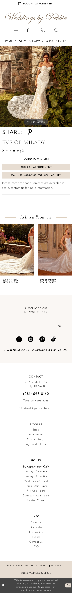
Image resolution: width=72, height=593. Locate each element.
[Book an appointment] (29, 30)
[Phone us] (42, 30)
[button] (16, 30)
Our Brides (36, 527)
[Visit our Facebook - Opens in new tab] (19, 339)
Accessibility (58, 565)
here (49, 590)
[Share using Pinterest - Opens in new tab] (30, 132)
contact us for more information (31, 188)
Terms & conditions (17, 565)
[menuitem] (16, 30)
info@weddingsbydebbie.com (36, 408)
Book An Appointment (36, 166)
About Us (36, 522)
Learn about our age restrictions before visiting (35, 350)
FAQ (36, 546)
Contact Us (36, 541)
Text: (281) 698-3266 (36, 400)
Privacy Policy (39, 565)
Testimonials (36, 532)
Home (8, 41)
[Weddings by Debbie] (36, 17)
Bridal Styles (56, 41)
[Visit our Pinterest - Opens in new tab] (42, 339)
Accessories (36, 434)
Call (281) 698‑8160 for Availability (36, 175)
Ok (68, 585)
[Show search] (56, 30)
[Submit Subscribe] (58, 326)
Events (36, 537)
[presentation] (17, 250)
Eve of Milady (28, 41)
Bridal (36, 429)
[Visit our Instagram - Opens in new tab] (31, 339)
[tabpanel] (36, 86)
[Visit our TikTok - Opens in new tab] (53, 339)
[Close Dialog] (3, 585)
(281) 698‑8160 (36, 394)
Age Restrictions (36, 444)
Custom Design (36, 439)
